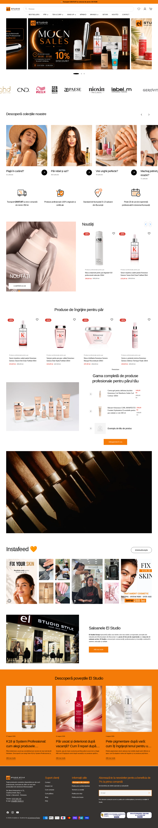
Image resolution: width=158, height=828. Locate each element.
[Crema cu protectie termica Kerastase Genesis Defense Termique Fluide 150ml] (135, 334)
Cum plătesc (49, 793)
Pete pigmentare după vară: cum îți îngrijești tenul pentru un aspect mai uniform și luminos (128, 746)
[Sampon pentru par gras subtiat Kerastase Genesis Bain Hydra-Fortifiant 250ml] (60, 334)
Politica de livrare (77, 797)
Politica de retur (77, 793)
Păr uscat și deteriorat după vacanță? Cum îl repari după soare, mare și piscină (76, 746)
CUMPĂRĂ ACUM (20, 286)
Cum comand (49, 790)
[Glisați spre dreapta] (149, 115)
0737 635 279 (16, 799)
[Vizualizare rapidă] (113, 236)
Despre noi (48, 786)
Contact (47, 782)
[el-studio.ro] (16, 89)
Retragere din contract (81, 782)
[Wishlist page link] (139, 9)
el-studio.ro (15, 818)
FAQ (46, 801)
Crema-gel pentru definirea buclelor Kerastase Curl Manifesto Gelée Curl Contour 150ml (121, 393)
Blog (46, 797)
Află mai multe (98, 649)
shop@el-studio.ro (17, 801)
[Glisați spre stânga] (141, 115)
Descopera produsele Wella (79, 62)
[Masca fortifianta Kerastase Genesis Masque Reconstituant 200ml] (98, 334)
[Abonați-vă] (149, 792)
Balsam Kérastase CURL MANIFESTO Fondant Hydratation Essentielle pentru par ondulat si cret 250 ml (122, 410)
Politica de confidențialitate (81, 786)
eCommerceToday (34, 818)
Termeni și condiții (78, 790)
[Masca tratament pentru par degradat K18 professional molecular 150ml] (99, 248)
